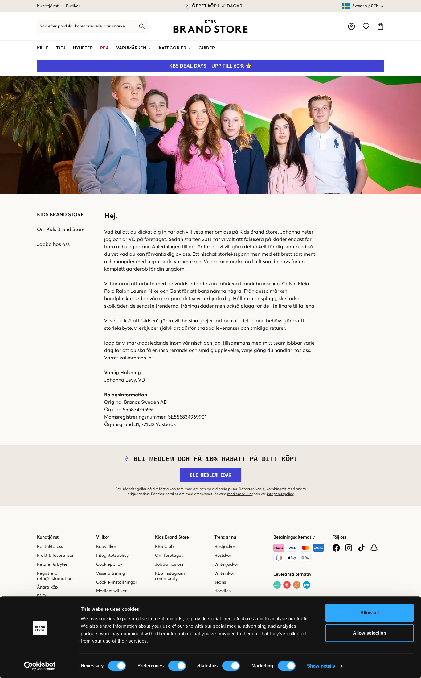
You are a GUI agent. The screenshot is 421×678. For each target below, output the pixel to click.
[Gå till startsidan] (210, 26)
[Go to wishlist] (366, 26)
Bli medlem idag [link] (210, 475)
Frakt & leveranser (55, 555)
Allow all (369, 612)
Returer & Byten (52, 564)
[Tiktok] (361, 548)
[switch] (177, 666)
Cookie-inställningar (116, 582)
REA (104, 48)
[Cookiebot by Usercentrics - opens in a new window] (40, 666)
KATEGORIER (172, 48)
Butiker (73, 6)
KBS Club (164, 546)
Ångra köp (47, 587)
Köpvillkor (106, 546)
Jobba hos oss (53, 244)
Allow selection (369, 632)
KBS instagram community (170, 576)
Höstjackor (224, 546)
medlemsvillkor (240, 494)
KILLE (43, 48)
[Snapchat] (374, 548)
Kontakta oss (50, 546)
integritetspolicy (280, 494)
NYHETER (83, 48)
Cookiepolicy (109, 564)
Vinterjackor (226, 564)
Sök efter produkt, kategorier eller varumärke (82, 26)
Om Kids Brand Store (61, 229)
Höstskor (222, 555)
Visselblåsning (110, 573)
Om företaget (169, 555)
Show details (321, 665)
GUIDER (206, 48)
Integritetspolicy (112, 555)
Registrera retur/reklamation (54, 576)
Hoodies (222, 591)
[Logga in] (351, 26)
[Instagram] (349, 548)
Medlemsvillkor (111, 591)
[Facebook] (336, 548)
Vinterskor (224, 573)
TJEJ (60, 48)
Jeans (220, 582)
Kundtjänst (48, 6)
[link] (210, 26)
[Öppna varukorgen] (380, 26)
